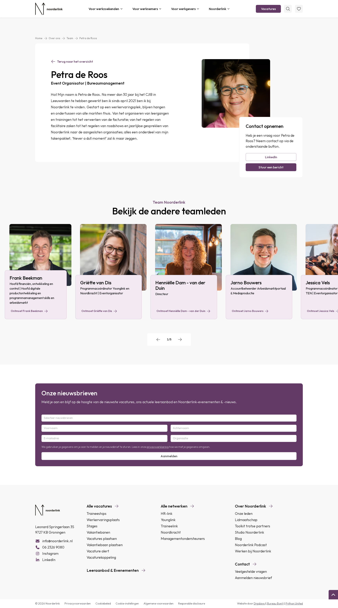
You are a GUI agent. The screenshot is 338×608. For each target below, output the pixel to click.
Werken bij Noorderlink (253, 551)
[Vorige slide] (158, 339)
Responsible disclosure (191, 603)
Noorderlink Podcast (251, 545)
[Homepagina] (49, 9)
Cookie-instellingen (127, 603)
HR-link (166, 513)
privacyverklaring (158, 447)
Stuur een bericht (271, 167)
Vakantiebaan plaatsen (105, 545)
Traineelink (169, 526)
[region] (169, 271)
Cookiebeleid (103, 603)
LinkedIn (271, 157)
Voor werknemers (145, 9)
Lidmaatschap (246, 520)
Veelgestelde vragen (251, 571)
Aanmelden (169, 456)
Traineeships (96, 513)
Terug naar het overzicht (75, 61)
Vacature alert (98, 551)
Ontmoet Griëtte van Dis (96, 311)
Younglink (168, 520)
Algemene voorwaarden (158, 603)
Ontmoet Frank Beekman (27, 311)
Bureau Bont (275, 603)
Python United (294, 603)
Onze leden (244, 513)
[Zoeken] (288, 9)
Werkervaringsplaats (103, 520)
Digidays (259, 603)
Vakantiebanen (98, 532)
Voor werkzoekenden (104, 9)
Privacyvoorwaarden (78, 603)
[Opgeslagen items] (299, 9)
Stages (92, 526)
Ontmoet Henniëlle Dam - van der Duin (180, 311)
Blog (238, 538)
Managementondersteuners (183, 538)
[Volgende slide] (180, 339)
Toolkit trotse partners (252, 526)
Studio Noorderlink (249, 532)
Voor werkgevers (183, 9)
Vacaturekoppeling (101, 557)
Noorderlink (217, 9)
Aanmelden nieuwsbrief (253, 577)
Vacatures (268, 9)
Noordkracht (171, 532)
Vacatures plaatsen (102, 538)
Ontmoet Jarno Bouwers (247, 311)
